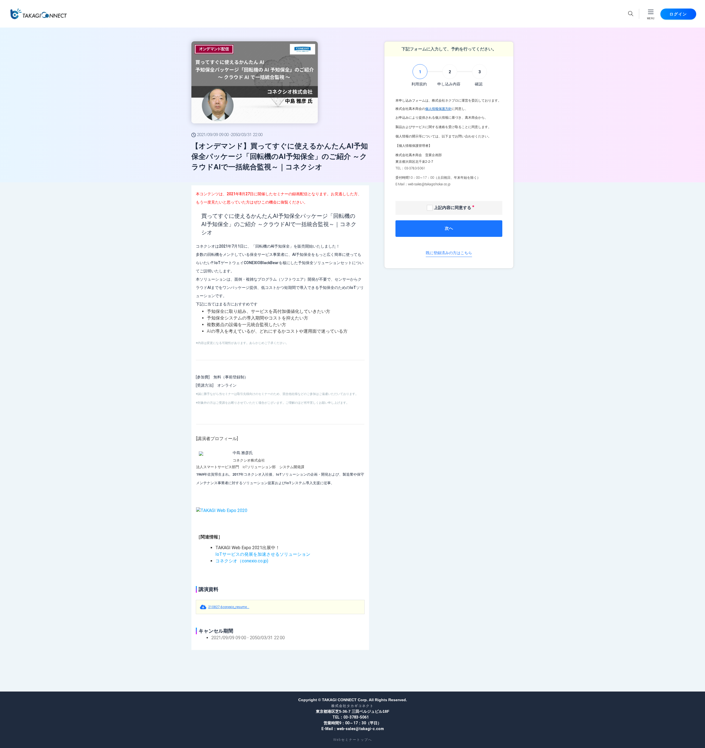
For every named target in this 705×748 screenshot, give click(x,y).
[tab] (419, 76)
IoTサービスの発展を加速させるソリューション (262, 554)
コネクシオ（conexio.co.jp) (241, 560)
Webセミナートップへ (352, 740)
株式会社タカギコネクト (352, 706)
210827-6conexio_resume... (228, 607)
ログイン (678, 14)
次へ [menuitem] (449, 228)
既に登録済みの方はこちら (449, 253)
